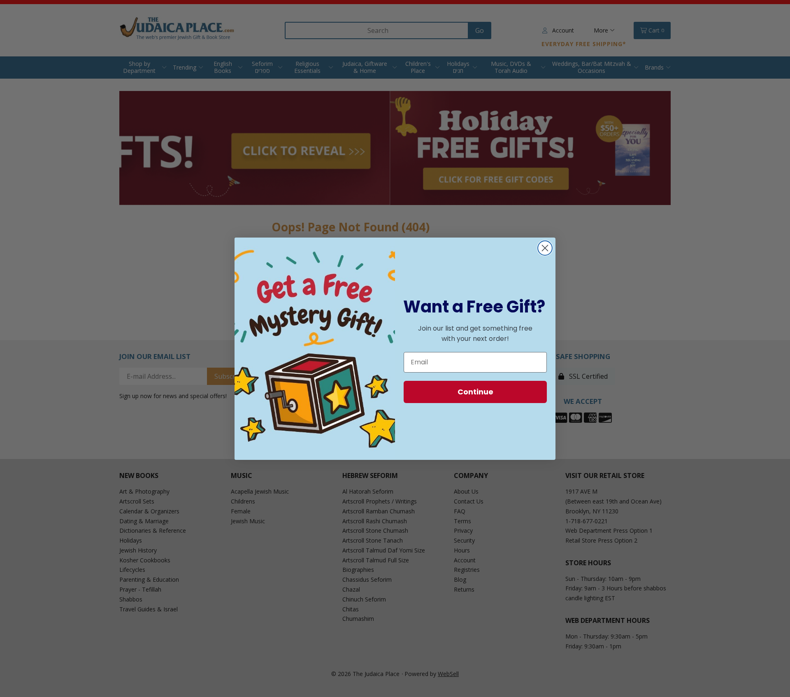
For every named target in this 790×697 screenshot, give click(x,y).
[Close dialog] (545, 248)
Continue (475, 392)
